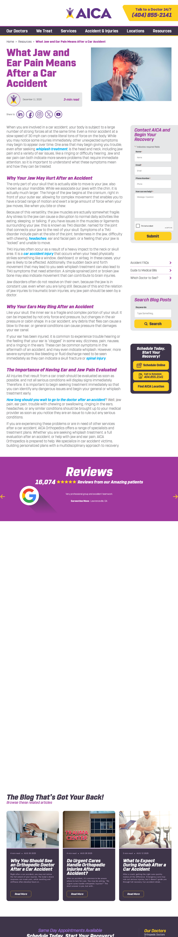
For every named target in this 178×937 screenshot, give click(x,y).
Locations (135, 31)
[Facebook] (30, 115)
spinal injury (96, 358)
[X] (49, 115)
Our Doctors (17, 31)
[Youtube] (58, 115)
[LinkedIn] (20, 115)
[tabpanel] (33, 856)
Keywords (141, 307)
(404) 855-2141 (151, 12)
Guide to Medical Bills (143, 270)
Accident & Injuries (101, 31)
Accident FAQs (139, 263)
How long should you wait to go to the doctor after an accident (56, 400)
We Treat (44, 31)
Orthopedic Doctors (154, 934)
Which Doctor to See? (144, 278)
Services (68, 31)
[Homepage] (89, 13)
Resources (162, 31)
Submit (153, 236)
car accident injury (38, 254)
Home (10, 41)
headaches (37, 238)
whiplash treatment (51, 149)
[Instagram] (39, 115)
